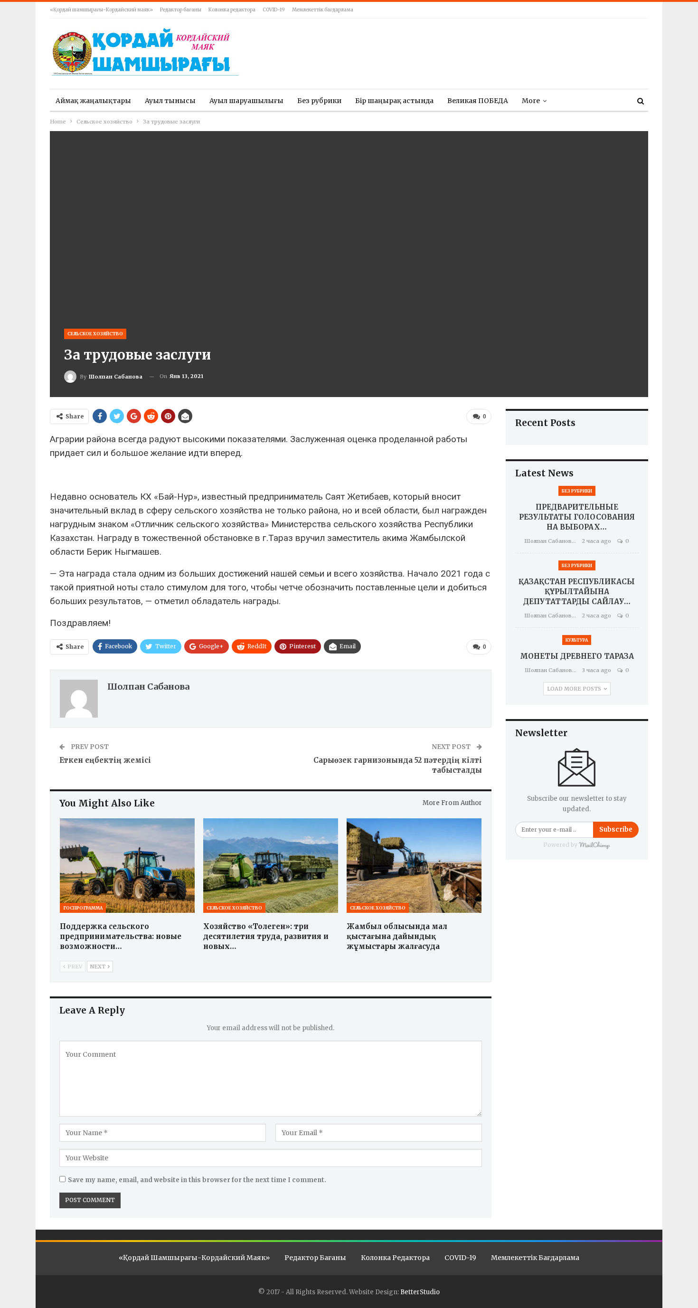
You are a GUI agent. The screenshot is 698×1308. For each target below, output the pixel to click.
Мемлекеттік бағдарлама (322, 10)
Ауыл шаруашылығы (246, 100)
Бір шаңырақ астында (394, 100)
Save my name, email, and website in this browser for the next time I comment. (197, 1180)
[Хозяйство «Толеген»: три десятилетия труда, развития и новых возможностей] (270, 865)
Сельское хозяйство (95, 333)
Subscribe (615, 829)
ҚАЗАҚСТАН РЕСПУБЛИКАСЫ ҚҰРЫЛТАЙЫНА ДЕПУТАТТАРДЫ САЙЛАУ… (577, 591)
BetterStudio (420, 1292)
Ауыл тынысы (170, 100)
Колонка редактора (231, 10)
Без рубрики (319, 100)
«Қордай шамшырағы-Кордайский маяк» (101, 10)
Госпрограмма (83, 907)
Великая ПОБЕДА (477, 100)
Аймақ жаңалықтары (93, 100)
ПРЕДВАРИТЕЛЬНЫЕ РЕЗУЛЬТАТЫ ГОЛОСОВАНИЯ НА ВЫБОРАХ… (577, 516)
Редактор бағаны (180, 10)
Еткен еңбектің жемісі (105, 760)
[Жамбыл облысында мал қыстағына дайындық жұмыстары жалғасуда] (414, 865)
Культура (577, 640)
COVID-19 (274, 10)
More (531, 100)
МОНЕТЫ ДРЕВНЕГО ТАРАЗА (577, 656)
